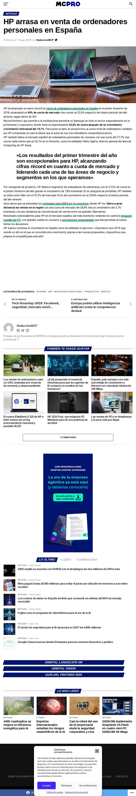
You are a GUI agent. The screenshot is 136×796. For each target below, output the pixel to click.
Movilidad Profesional (69, 292)
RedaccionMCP (44, 40)
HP (50, 292)
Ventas (106, 292)
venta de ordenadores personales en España (72, 108)
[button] (97, 751)
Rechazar (66, 785)
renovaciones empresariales (78, 220)
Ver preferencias (88, 785)
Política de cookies (54, 792)
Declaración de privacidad (76, 792)
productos (92, 292)
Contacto (121, 776)
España (42, 292)
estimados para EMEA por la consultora (65, 203)
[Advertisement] (67, 265)
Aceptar (46, 785)
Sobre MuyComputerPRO (24, 776)
